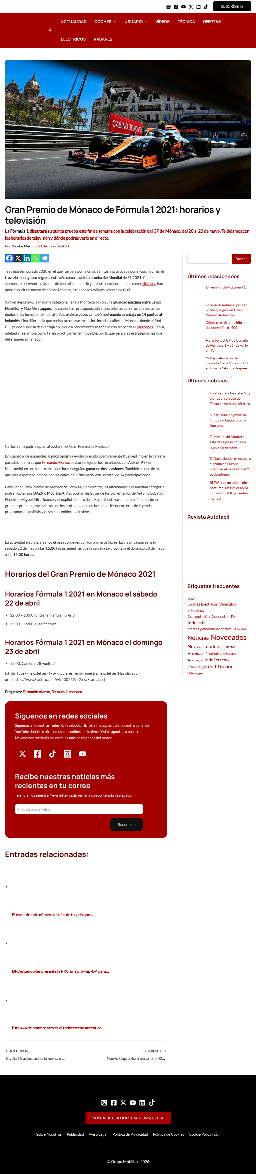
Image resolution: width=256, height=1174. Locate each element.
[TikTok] (206, 7)
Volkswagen (195, 673)
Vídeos (163, 21)
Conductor (220, 616)
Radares (103, 39)
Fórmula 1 (19, 231)
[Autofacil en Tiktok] (52, 756)
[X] (18, 258)
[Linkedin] (198, 7)
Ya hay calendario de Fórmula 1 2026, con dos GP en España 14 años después (228, 363)
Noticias (198, 637)
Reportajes (213, 654)
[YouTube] (183, 7)
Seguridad (229, 654)
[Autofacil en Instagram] (67, 756)
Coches (103, 21)
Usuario (133, 21)
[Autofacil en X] (22, 756)
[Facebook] (176, 7)
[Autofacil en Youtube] (82, 755)
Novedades (228, 637)
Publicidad (75, 1134)
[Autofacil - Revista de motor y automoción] (23, 30)
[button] (232, 6)
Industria (197, 622)
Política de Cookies (168, 1134)
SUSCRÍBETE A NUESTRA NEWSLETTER (128, 1117)
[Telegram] (44, 258)
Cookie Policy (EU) (204, 1134)
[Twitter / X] (191, 7)
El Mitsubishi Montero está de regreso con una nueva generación (228, 441)
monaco (75, 691)
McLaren (149, 283)
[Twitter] (123, 1102)
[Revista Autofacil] (219, 546)
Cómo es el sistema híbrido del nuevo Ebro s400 (227, 325)
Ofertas (212, 21)
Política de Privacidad (130, 1134)
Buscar (241, 258)
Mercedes (144, 327)
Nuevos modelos (205, 646)
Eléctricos (73, 39)
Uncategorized (202, 666)
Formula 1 (60, 691)
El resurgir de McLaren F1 (226, 287)
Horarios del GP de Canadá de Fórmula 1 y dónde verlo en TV (227, 345)
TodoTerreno (216, 659)
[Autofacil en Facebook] (37, 756)
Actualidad (73, 21)
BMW (191, 598)
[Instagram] (168, 7)
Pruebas (196, 653)
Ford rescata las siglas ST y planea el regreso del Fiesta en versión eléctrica (230, 398)
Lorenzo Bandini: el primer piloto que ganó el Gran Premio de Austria (226, 310)
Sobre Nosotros (49, 1134)
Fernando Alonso (55, 462)
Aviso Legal (98, 1134)
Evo (233, 617)
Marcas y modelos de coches (210, 629)
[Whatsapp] (35, 258)
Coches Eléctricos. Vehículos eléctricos (212, 607)
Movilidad (240, 629)
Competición (199, 616)
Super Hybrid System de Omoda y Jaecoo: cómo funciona (228, 420)
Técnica (186, 21)
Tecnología (195, 660)
